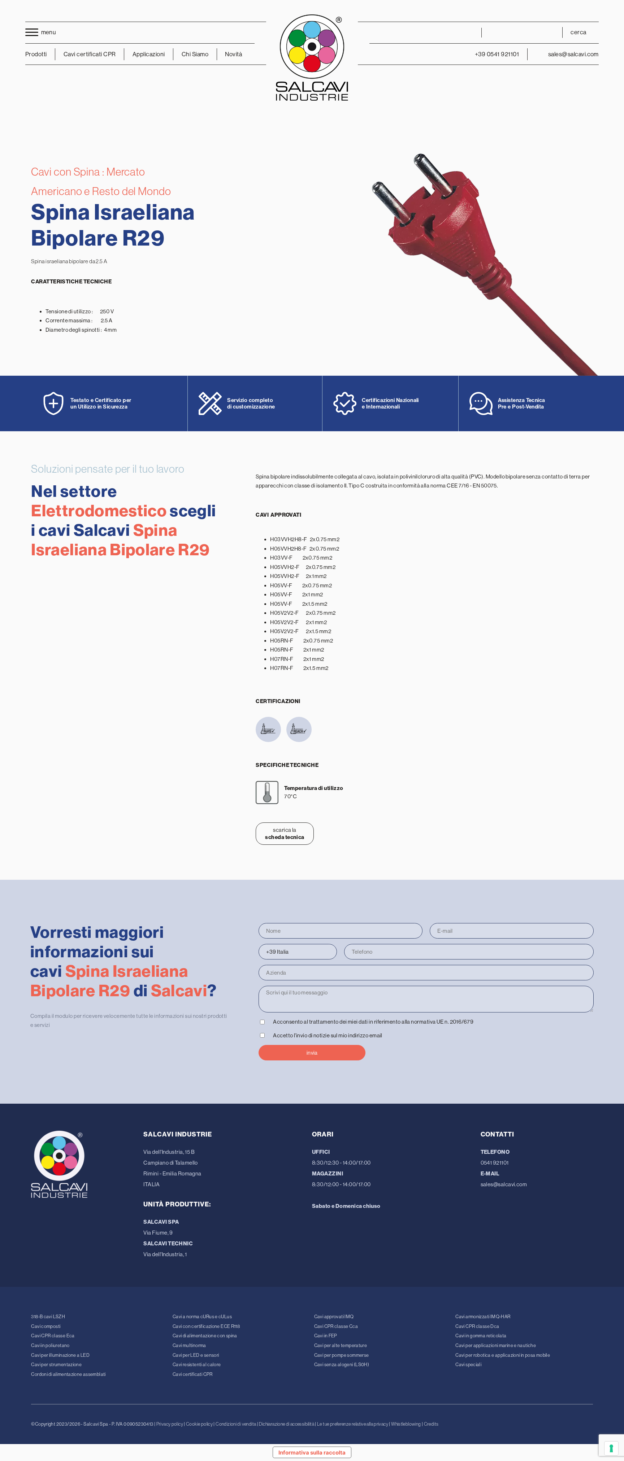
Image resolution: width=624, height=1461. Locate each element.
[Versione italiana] (495, 32)
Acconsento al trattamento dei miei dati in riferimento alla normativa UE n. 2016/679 (373, 1022)
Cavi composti (45, 1326)
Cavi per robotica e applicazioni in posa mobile (502, 1355)
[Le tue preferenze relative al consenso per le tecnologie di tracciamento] (611, 1448)
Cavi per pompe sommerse (341, 1355)
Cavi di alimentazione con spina (205, 1335)
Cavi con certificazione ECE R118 (206, 1326)
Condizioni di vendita (236, 1424)
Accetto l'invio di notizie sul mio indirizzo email (327, 1035)
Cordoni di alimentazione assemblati (68, 1374)
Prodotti (36, 54)
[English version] (508, 32)
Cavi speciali (468, 1364)
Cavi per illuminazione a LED (60, 1355)
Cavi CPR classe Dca (477, 1326)
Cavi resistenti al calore (197, 1364)
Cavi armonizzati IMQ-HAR (482, 1316)
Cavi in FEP (325, 1335)
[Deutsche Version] (521, 32)
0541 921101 (495, 1163)
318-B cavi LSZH (48, 1316)
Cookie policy (199, 1424)
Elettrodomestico (99, 511)
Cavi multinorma (189, 1345)
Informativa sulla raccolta (312, 1452)
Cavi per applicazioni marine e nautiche (495, 1345)
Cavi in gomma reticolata (480, 1335)
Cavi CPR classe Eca (52, 1335)
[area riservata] (468, 32)
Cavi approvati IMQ (334, 1316)
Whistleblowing (406, 1424)
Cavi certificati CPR (193, 1374)
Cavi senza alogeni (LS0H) (341, 1364)
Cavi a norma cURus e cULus (202, 1316)
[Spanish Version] (548, 32)
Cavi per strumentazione (56, 1364)
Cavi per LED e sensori (196, 1355)
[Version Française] (535, 32)
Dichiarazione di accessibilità (286, 1424)
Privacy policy (169, 1424)
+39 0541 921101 (497, 54)
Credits (431, 1424)
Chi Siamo (195, 54)
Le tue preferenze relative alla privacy (352, 1424)
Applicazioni (149, 54)
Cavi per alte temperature (340, 1345)
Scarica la (284, 833)
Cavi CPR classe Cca (336, 1326)
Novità (233, 54)
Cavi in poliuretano (50, 1345)
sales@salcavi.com (504, 1184)
